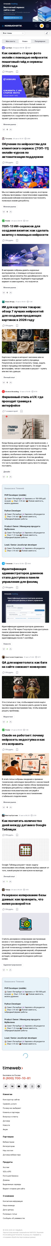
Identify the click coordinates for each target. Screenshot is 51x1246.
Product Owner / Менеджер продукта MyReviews (22, 527)
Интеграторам (9, 1146)
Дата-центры (8, 1210)
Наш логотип (8, 1150)
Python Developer (13, 510)
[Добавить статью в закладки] (17, 72)
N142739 (19, 1235)
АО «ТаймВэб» (18, 1230)
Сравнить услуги (9, 1104)
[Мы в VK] (12, 1086)
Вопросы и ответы (10, 1117)
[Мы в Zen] (39, 1086)
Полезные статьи (10, 1214)
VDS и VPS (7, 1172)
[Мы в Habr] (25, 1086)
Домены (6, 1180)
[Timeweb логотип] (25, 1068)
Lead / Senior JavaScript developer (21, 545)
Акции (5, 1129)
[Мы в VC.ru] (32, 1086)
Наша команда (9, 1205)
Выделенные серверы (12, 1184)
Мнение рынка (9, 124)
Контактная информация (13, 1201)
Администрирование (12, 965)
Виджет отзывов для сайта (14, 1189)
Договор (6, 1121)
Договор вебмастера (12, 1155)
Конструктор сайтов (11, 1100)
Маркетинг (8, 717)
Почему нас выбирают (12, 1108)
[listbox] (13, 33)
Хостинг (6, 1167)
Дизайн (6, 472)
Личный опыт (9, 377)
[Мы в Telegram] (6, 1086)
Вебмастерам (8, 1142)
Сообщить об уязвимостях (14, 1218)
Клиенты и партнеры (11, 1112)
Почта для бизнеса (10, 1176)
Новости (7, 644)
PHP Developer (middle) (15, 495)
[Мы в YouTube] (19, 1086)
